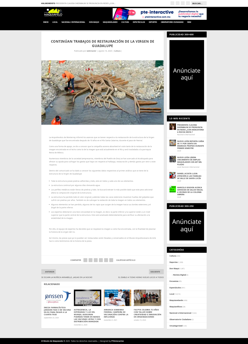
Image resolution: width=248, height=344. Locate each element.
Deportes (153, 22)
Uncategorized (176, 325)
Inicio (45, 22)
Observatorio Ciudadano (172, 22)
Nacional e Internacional (73, 22)
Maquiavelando (110, 22)
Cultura (125, 22)
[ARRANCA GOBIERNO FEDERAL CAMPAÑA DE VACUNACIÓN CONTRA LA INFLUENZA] (117, 298)
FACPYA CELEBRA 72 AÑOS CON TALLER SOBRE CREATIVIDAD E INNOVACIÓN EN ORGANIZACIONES (147, 313)
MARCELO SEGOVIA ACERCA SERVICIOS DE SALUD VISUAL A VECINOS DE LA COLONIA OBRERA (190, 191)
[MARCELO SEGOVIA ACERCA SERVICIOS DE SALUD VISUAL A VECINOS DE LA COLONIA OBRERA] (172, 189)
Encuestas (173, 281)
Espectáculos (139, 22)
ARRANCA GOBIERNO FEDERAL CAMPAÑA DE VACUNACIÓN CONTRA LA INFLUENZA (116, 313)
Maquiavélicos (175, 306)
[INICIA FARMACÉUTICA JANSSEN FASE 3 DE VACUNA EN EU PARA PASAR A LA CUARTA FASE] (57, 297)
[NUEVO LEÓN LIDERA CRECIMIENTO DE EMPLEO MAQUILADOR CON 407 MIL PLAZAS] (172, 159)
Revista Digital (179, 275)
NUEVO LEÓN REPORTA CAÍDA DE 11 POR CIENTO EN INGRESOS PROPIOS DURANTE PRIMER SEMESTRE (190, 145)
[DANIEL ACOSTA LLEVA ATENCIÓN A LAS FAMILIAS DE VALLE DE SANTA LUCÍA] (172, 175)
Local (55, 22)
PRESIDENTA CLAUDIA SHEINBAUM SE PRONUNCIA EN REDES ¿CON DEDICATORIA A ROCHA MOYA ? (190, 128)
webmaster (91, 51)
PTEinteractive (117, 341)
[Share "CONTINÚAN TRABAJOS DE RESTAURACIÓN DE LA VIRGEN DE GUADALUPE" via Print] (111, 260)
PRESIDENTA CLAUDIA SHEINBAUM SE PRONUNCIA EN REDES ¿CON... (86, 3)
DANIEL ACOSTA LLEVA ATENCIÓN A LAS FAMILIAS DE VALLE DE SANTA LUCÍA (189, 175)
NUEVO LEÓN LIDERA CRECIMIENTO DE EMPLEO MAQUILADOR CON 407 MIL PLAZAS (189, 161)
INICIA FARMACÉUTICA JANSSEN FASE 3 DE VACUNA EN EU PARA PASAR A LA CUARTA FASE (57, 311)
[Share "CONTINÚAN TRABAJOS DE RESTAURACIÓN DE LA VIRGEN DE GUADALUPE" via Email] (106, 260)
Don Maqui (94, 22)
